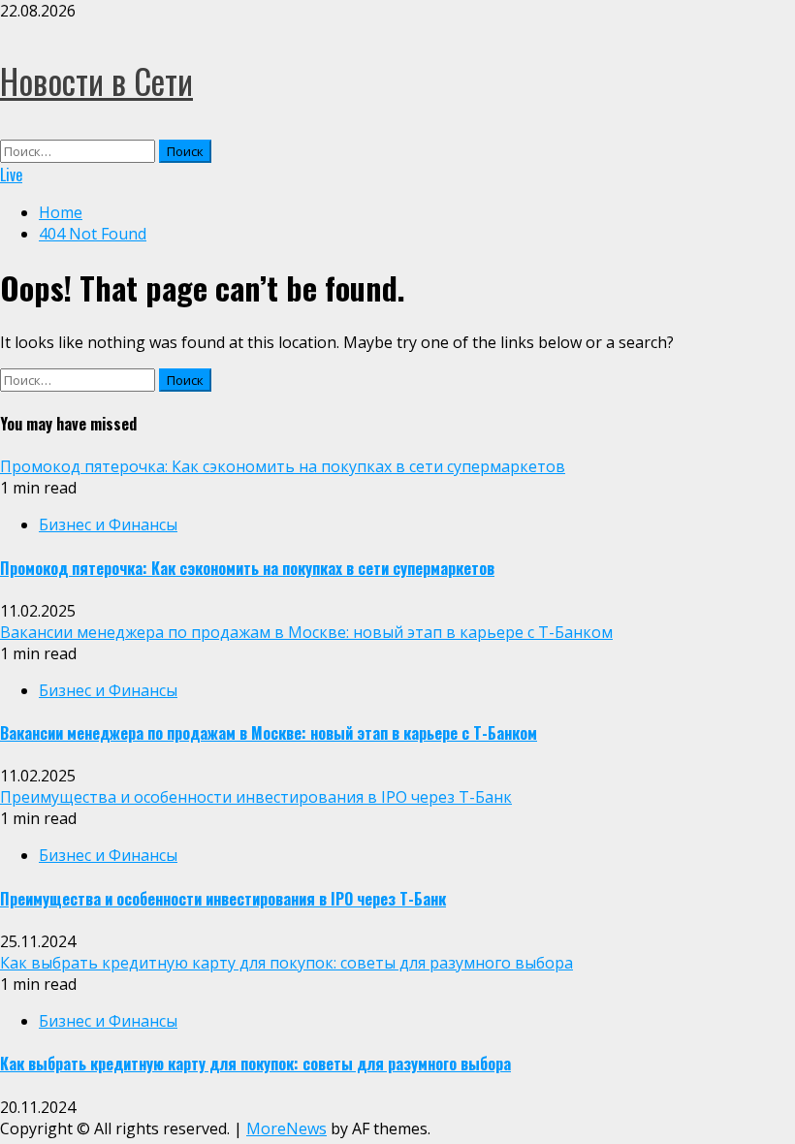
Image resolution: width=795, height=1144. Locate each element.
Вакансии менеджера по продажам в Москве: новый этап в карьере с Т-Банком (306, 632)
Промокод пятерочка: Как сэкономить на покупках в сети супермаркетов (282, 466)
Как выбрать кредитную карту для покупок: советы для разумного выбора (286, 962)
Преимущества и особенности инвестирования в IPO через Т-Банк (256, 797)
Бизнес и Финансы (108, 524)
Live (11, 174)
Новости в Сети (96, 80)
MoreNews (286, 1128)
